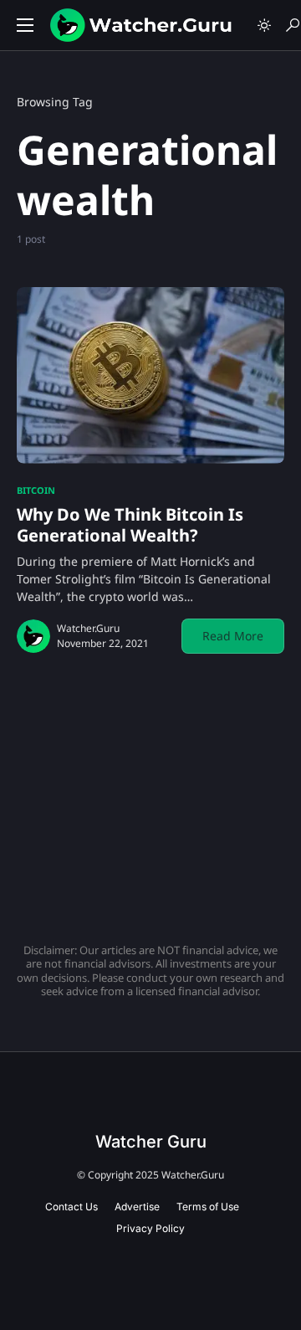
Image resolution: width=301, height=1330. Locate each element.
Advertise (137, 1206)
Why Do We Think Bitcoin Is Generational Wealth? (130, 525)
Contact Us (71, 1206)
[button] (25, 25)
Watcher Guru (151, 1142)
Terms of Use (207, 1206)
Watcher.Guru (88, 628)
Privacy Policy (150, 1228)
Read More (232, 636)
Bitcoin (36, 490)
